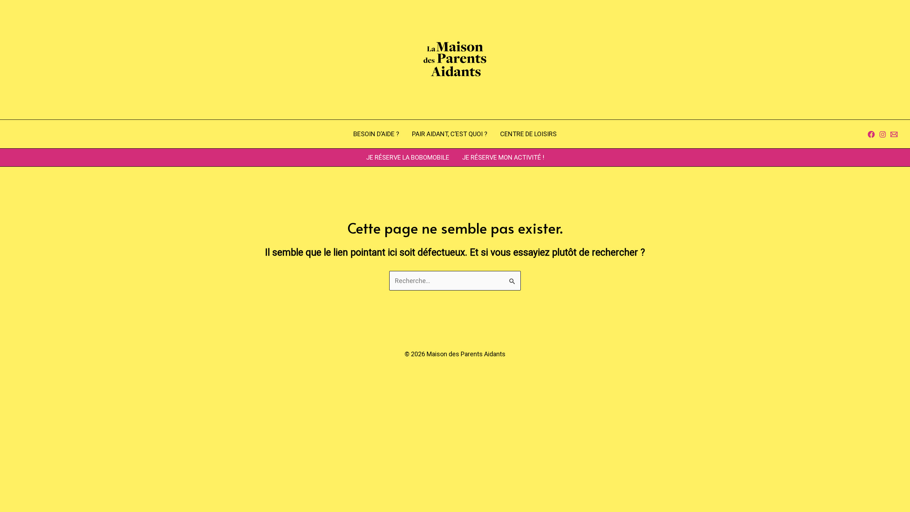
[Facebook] (871, 134)
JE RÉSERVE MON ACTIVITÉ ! (503, 157)
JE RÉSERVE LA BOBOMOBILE (407, 157)
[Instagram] (882, 134)
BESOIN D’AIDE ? (376, 134)
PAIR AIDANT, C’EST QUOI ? (449, 134)
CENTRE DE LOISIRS (528, 134)
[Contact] (894, 134)
